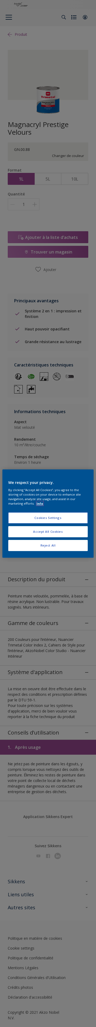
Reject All (48, 545)
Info (40, 503)
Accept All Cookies (48, 532)
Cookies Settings (47, 518)
